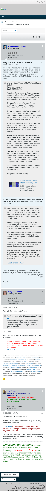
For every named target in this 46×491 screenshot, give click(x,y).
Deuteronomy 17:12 (20, 357)
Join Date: (12, 55)
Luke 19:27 (7, 427)
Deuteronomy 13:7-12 (16, 365)
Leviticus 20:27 (38, 359)
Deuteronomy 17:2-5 (27, 365)
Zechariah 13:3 (32, 367)
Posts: (10, 57)
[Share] (42, 57)
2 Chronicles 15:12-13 (13, 367)
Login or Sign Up (37, 2)
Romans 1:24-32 (22, 359)
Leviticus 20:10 (29, 363)
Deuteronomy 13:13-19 (31, 369)
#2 (42, 308)
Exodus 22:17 (35, 357)
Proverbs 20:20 (7, 363)
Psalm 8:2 (11, 349)
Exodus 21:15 (23, 361)
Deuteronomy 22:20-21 (17, 371)
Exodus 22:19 (6, 365)
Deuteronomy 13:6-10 (16, 263)
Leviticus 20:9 (14, 363)
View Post (8, 318)
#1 (42, 62)
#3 (42, 413)
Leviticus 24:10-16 (35, 371)
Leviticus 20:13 (13, 359)
